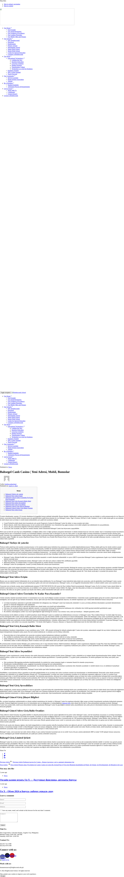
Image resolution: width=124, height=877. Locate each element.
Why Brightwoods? (14, 40)
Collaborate (11, 92)
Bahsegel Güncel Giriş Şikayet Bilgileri (18, 506)
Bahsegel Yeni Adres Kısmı (14, 510)
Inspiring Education (18, 62)
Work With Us (12, 90)
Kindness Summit (13, 70)
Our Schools (8, 39)
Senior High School (14, 51)
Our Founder (12, 30)
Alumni (10, 81)
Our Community (9, 76)
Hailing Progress (17, 65)
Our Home (7, 28)
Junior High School (14, 49)
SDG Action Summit (14, 72)
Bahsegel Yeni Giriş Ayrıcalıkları (15, 504)
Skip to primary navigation (12, 4)
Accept (3, 876)
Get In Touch (8, 88)
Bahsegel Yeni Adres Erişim (14, 496)
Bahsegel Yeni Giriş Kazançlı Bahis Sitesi (18, 501)
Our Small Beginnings (14, 31)
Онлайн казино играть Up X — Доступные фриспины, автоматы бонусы (38, 780)
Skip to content (8, 6)
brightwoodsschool (10, 484)
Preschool (11, 42)
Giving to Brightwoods (11, 95)
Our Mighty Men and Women (17, 37)
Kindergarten (12, 44)
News (10, 467)
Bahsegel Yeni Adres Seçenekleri (16, 503)
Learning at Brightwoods (15, 54)
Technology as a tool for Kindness (22, 69)
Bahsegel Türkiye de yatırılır (14, 494)
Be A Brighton (8, 83)
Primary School (12, 46)
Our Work (7, 56)
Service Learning (13, 78)
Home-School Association (16, 79)
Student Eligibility (13, 85)
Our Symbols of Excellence (16, 33)
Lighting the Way (17, 60)
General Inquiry (12, 94)
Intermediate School (14, 47)
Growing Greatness (18, 63)
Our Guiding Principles (15, 35)
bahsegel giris (66, 703)
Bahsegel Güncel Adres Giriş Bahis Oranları (19, 508)
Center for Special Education (16, 53)
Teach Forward (12, 74)
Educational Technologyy (15, 58)
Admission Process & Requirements (19, 87)
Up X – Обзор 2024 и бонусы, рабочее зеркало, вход (26, 791)
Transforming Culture (18, 67)
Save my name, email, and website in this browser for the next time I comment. (26, 810)
